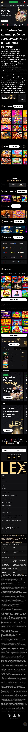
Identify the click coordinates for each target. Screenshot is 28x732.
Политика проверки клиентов (9, 523)
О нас (3, 478)
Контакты (4, 482)
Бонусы (4, 488)
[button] (24, 146)
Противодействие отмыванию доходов (11, 520)
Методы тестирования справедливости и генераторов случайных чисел (12, 516)
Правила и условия (6, 505)
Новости (4, 475)
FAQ (3, 485)
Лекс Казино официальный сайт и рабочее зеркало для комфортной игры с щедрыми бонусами (13, 539)
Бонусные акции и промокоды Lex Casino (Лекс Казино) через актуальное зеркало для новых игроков (13, 541)
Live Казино (10, 5)
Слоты (3, 5)
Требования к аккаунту (7, 498)
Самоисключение (6, 492)
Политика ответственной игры (9, 495)
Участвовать (5, 20)
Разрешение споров (6, 512)
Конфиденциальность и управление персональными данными (10, 528)
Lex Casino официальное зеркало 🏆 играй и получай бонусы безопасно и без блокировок (13, 536)
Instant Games (20, 5)
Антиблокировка (6, 509)
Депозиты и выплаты (7, 502)
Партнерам (4, 532)
